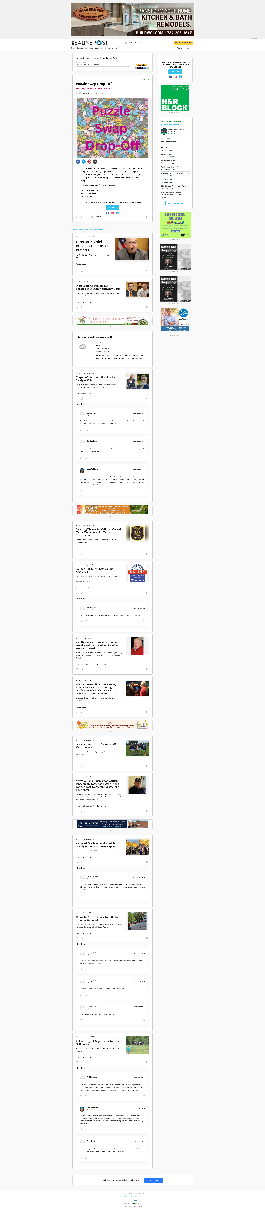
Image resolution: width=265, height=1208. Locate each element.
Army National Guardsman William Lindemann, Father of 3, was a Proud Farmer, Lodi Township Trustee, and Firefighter (97, 785)
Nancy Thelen (81, 588)
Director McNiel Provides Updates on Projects (93, 246)
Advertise (107, 48)
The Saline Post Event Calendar (173, 121)
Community (89, 48)
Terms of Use (127, 1206)
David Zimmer (92, 877)
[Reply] (82, 217)
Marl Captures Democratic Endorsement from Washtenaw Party (98, 287)
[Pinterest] (89, 161)
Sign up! (112, 207)
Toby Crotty (91, 1141)
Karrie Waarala (86, 93)
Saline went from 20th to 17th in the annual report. (94, 851)
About (114, 48)
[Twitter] (84, 161)
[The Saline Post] (89, 43)
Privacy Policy (137, 1206)
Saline (78, 237)
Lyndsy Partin (92, 953)
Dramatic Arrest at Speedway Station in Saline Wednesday (98, 918)
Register (180, 48)
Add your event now (175, 203)
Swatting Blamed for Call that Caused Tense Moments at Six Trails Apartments (98, 532)
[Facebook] (78, 161)
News (73, 48)
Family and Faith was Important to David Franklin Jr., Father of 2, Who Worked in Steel (97, 645)
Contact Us (128, 1196)
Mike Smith (91, 413)
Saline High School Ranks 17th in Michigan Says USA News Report (96, 845)
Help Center (137, 1196)
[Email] (95, 161)
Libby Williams (92, 469)
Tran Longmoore (82, 264)
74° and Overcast (133, 42)
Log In (188, 48)
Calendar (80, 48)
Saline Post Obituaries (84, 665)
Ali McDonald (92, 1077)
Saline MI (146, 79)
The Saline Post (99, 665)
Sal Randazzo (92, 441)
